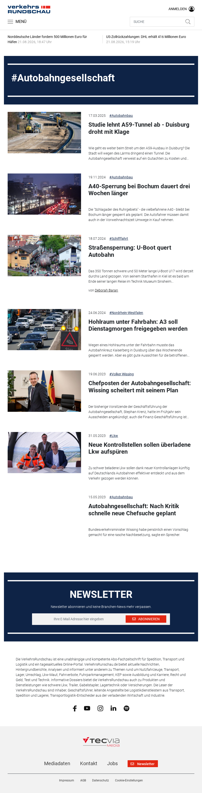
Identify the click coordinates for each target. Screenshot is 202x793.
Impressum (66, 780)
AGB (83, 780)
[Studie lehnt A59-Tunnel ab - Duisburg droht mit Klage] (44, 132)
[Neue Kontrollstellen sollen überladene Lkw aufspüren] (44, 452)
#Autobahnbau (121, 116)
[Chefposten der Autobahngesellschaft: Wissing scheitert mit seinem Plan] (44, 391)
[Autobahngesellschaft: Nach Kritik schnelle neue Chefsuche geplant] (44, 514)
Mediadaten (57, 763)
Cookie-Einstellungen (129, 780)
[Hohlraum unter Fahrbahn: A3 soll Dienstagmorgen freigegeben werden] (44, 329)
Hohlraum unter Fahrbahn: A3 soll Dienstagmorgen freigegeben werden (137, 325)
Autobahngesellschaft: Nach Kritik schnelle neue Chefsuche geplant (133, 510)
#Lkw (113, 436)
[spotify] (126, 708)
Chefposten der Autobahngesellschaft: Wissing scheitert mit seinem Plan (139, 387)
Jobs (112, 763)
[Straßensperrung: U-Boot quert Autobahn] (44, 255)
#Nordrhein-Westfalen (126, 313)
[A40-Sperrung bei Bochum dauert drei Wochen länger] (44, 194)
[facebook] (75, 708)
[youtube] (87, 708)
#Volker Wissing (121, 374)
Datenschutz (100, 780)
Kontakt (88, 763)
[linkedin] (113, 708)
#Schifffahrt (118, 239)
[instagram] (100, 708)
